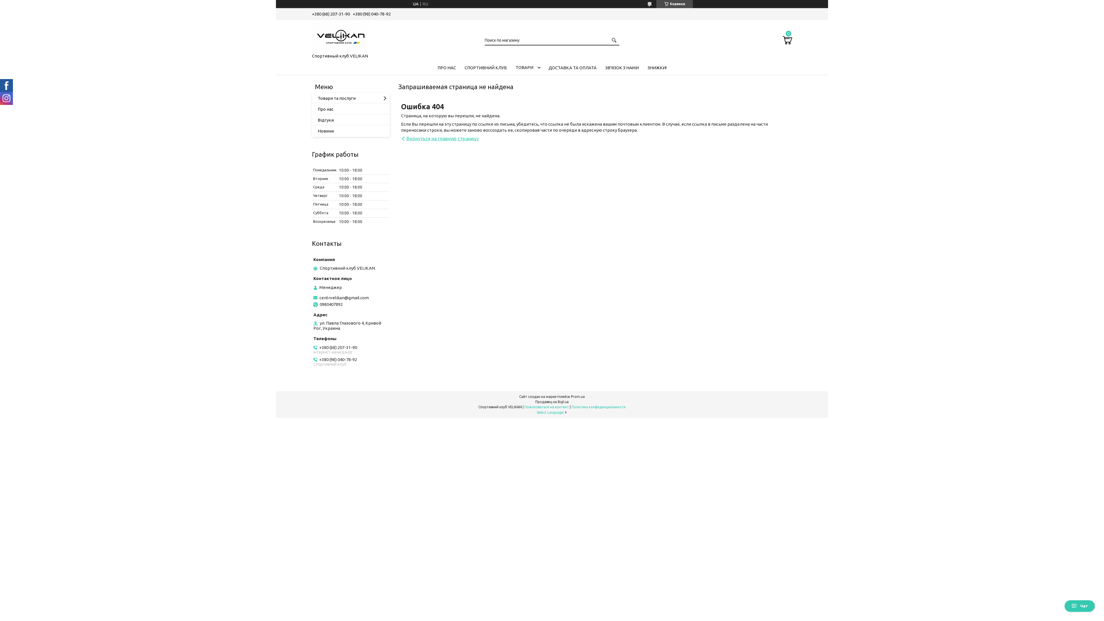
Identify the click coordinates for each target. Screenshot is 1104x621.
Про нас (326, 109)
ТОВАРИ (524, 67)
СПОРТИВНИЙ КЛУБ (486, 67)
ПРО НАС (447, 67)
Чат (1084, 606)
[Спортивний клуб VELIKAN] (340, 35)
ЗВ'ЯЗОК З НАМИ (622, 67)
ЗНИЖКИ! (657, 67)
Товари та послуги (337, 98)
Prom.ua (578, 396)
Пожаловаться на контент (546, 407)
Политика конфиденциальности (599, 407)
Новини (326, 131)
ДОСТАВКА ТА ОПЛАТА (573, 67)
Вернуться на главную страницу (443, 138)
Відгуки (326, 120)
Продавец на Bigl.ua (552, 402)
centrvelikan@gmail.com (344, 297)
